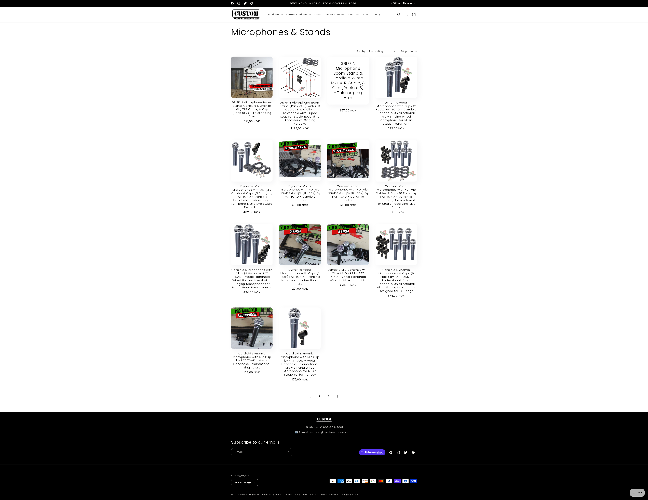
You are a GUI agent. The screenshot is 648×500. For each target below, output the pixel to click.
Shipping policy (350, 494)
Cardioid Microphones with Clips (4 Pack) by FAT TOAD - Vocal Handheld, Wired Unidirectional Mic (348, 275)
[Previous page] (310, 396)
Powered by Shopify (272, 494)
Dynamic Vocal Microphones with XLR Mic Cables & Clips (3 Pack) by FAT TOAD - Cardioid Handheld (299, 193)
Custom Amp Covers (251, 494)
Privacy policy (310, 494)
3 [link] (338, 397)
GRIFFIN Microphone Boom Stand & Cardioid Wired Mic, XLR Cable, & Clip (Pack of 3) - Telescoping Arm (348, 80)
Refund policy (293, 494)
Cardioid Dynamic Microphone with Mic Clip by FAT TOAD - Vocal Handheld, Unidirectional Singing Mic (252, 360)
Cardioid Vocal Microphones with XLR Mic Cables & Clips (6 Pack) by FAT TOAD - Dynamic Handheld (348, 193)
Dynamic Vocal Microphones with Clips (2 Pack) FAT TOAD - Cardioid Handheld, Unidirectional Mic (300, 277)
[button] (275, 14)
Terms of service (330, 494)
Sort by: (361, 51)
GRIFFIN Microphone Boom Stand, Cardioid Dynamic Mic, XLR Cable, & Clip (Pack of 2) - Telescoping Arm (252, 109)
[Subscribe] (288, 452)
